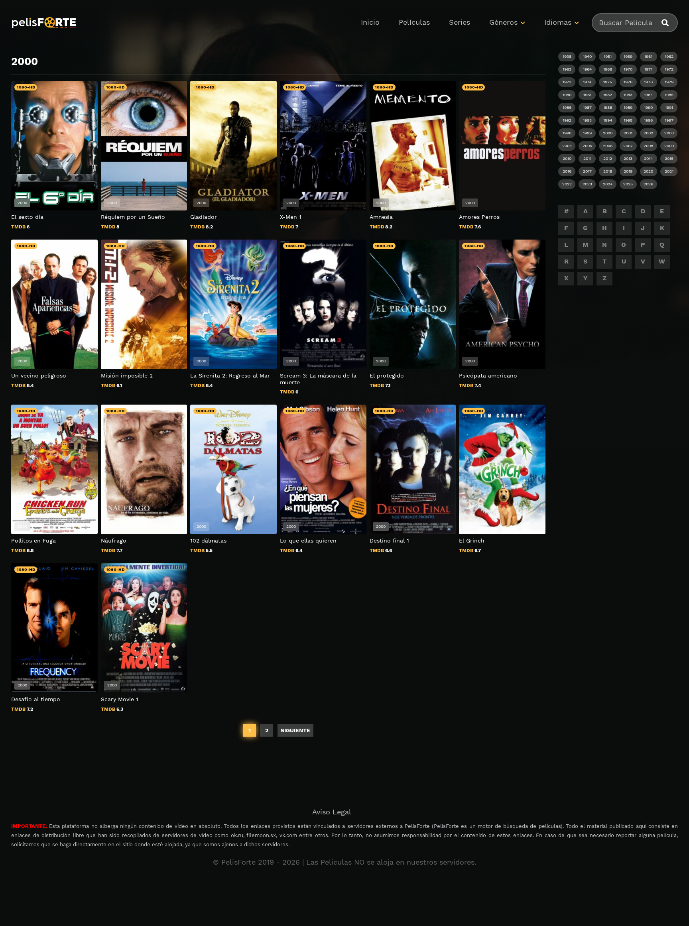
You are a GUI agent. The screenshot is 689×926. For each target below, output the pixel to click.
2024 (607, 184)
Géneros (503, 22)
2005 (587, 145)
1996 (648, 120)
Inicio (370, 22)
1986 (567, 107)
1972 (669, 69)
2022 (567, 184)
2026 (648, 184)
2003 (669, 133)
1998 (567, 133)
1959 (628, 56)
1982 (607, 94)
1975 (607, 82)
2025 (628, 184)
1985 (669, 94)
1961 (648, 56)
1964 (587, 69)
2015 (669, 158)
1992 (567, 120)
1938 (567, 56)
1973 (567, 82)
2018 (607, 171)
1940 (587, 56)
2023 (587, 184)
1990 (648, 107)
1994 (607, 120)
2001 (628, 133)
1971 (648, 69)
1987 (587, 107)
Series (459, 22)
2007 (628, 145)
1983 (628, 94)
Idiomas (557, 22)
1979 (669, 82)
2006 (607, 145)
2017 (587, 171)
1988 (607, 107)
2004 (567, 145)
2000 (607, 133)
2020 (648, 171)
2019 (628, 171)
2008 (648, 145)
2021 (669, 171)
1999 (587, 133)
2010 (567, 158)
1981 (587, 94)
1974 (587, 82)
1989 (628, 107)
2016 (567, 171)
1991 (669, 107)
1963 (567, 69)
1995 (628, 120)
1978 (648, 82)
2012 (607, 158)
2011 (587, 158)
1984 (648, 94)
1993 (587, 120)
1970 (628, 69)
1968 (607, 69)
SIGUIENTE (295, 730)
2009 (669, 145)
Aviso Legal (331, 812)
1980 (567, 94)
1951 (608, 56)
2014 (648, 158)
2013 (628, 158)
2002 (648, 133)
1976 (628, 82)
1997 (669, 120)
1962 (669, 56)
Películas (414, 22)
